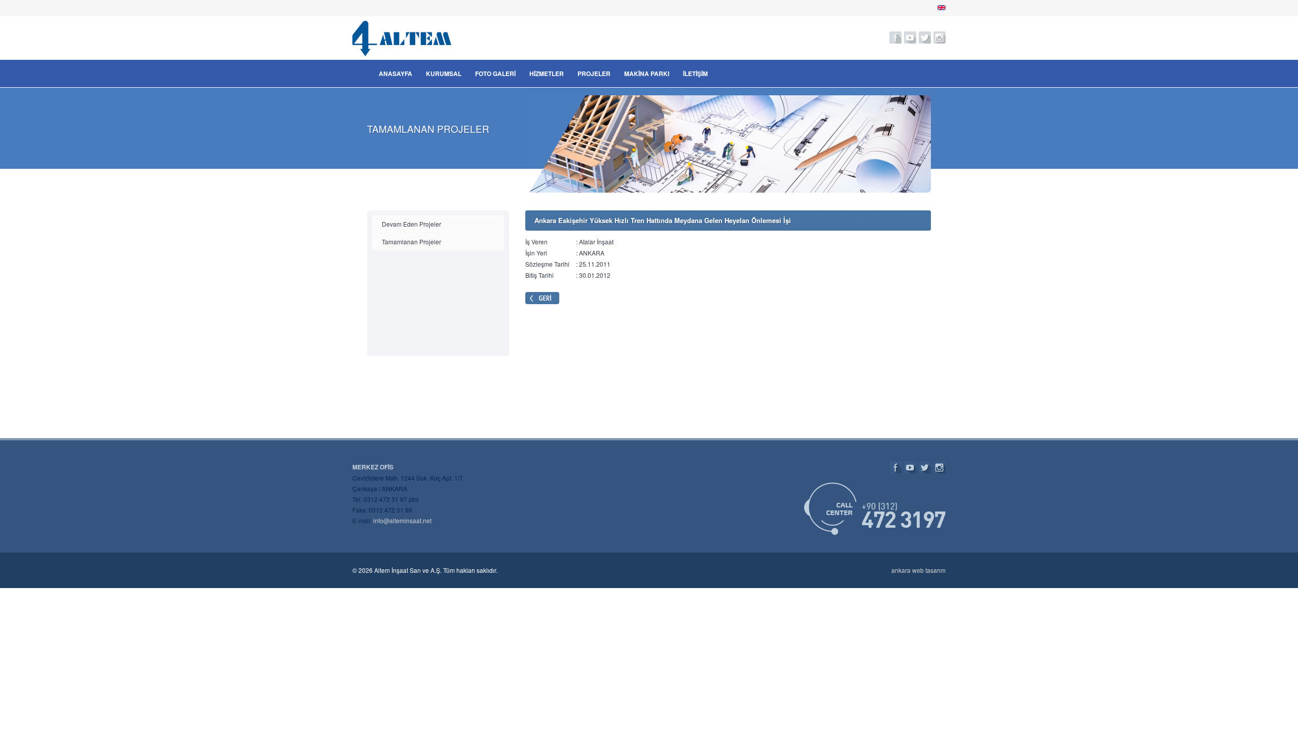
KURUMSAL (443, 73)
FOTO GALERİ (495, 73)
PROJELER (594, 73)
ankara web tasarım (918, 570)
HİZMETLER (546, 73)
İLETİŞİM (695, 73)
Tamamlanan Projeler (411, 241)
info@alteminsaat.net (402, 520)
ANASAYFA (395, 73)
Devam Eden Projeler (411, 224)
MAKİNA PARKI (646, 73)
